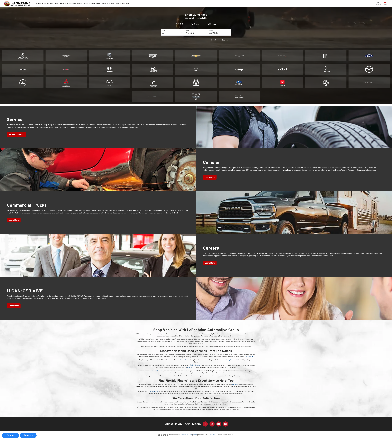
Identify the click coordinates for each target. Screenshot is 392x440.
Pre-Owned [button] (45, 3)
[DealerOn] (163, 435)
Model (211, 30)
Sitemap (189, 435)
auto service (154, 391)
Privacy (195, 435)
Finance (98, 3)
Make (187, 30)
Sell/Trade (72, 3)
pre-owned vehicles (157, 371)
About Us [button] (118, 3)
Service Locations (16, 134)
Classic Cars (64, 3)
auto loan (235, 384)
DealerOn (184, 435)
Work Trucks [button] (54, 3)
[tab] (179, 24)
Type (163, 30)
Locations (125, 3)
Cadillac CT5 (249, 356)
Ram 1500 (190, 367)
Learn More (210, 177)
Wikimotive (212, 435)
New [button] (39, 3)
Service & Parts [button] (82, 3)
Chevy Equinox (231, 360)
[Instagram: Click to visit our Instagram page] (225, 424)
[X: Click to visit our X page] (212, 424)
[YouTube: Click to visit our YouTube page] (218, 424)
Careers (111, 3)
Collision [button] (92, 3)
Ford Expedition (183, 360)
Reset (213, 40)
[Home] (37, 3)
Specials (105, 3)
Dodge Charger (195, 365)
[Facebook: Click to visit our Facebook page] (205, 424)
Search (225, 40)
